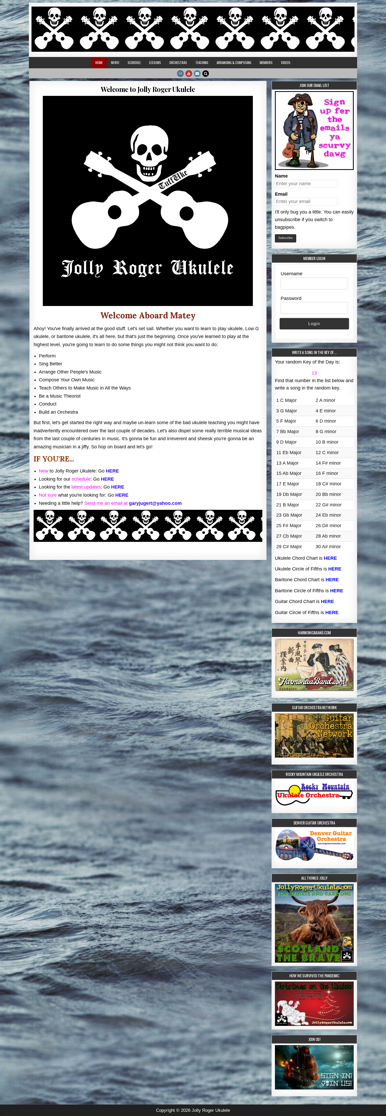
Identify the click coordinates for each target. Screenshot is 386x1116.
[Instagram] (180, 73)
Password (291, 298)
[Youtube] (189, 73)
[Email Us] (197, 73)
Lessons (155, 62)
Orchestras (178, 62)
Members (266, 62)
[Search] (205, 73)
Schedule (134, 62)
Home (99, 62)
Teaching (201, 62)
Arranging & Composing (234, 62)
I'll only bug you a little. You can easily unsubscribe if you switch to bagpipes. (314, 219)
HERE (112, 471)
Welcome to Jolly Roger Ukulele (148, 89)
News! (115, 62)
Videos (285, 62)
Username (291, 273)
